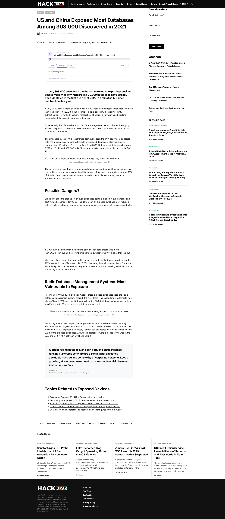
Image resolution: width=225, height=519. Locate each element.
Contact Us (87, 495)
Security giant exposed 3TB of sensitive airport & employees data (82, 400)
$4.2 (52, 253)
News (169, 443)
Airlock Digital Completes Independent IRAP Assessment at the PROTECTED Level (168, 154)
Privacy (92, 423)
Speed (122, 65)
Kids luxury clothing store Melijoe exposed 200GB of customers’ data (84, 403)
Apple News (80, 443)
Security (50, 13)
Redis (102, 423)
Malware (88, 443)
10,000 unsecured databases (99, 108)
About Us (87, 487)
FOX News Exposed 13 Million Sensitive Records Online (77, 397)
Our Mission (88, 499)
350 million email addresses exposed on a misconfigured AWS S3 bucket (86, 409)
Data (41, 423)
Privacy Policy (89, 502)
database (51, 423)
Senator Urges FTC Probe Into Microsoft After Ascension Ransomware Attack (52, 452)
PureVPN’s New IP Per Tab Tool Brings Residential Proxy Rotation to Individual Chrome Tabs (166, 76)
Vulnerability (126, 423)
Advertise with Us (90, 506)
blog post (74, 294)
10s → (72, 66)
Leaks (40, 13)
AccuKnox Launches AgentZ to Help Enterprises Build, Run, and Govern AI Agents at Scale (168, 132)
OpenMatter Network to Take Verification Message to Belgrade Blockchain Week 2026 (165, 196)
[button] (184, 4)
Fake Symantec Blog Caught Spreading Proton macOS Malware (91, 451)
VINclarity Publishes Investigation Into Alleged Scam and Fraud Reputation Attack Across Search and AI (168, 217)
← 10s (51, 66)
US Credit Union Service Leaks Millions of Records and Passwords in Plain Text (170, 452)
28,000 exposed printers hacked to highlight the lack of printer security (85, 406)
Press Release (161, 125)
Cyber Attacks (49, 443)
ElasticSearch (65, 423)
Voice (50, 71)
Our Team (87, 491)
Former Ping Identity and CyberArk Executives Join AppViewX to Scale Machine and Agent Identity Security (167, 175)
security (113, 423)
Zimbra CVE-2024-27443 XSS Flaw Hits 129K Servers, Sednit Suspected (131, 451)
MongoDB (80, 423)
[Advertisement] (89, 227)
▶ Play (61, 66)
